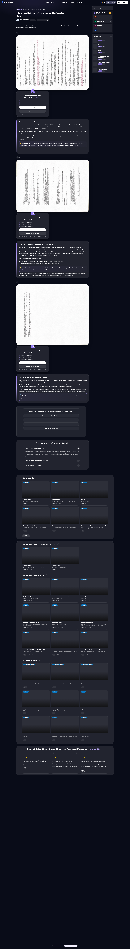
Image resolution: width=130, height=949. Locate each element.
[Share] (106, 8)
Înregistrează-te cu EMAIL (33, 111)
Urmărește (33, 20)
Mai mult (25, 535)
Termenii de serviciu (31, 114)
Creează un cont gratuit (70, 945)
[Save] (100, 8)
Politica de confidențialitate (41, 114)
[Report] (111, 8)
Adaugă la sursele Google (44, 20)
